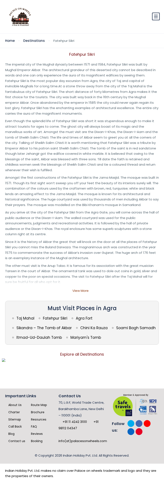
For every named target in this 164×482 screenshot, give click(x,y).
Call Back (14, 426)
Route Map (38, 405)
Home (10, 40)
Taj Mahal (25, 318)
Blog (11, 434)
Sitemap (14, 419)
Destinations (34, 40)
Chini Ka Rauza (94, 327)
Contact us (16, 441)
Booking (36, 441)
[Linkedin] (130, 431)
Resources (38, 419)
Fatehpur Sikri (55, 318)
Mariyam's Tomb (85, 337)
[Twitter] (130, 423)
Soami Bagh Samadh (136, 327)
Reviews (36, 434)
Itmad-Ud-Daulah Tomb (39, 337)
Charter (13, 412)
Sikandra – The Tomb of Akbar (44, 327)
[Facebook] (139, 423)
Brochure (37, 412)
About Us (14, 405)
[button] (156, 17)
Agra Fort (84, 318)
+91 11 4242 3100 (74, 421)
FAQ (33, 426)
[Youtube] (147, 423)
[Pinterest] (139, 431)
